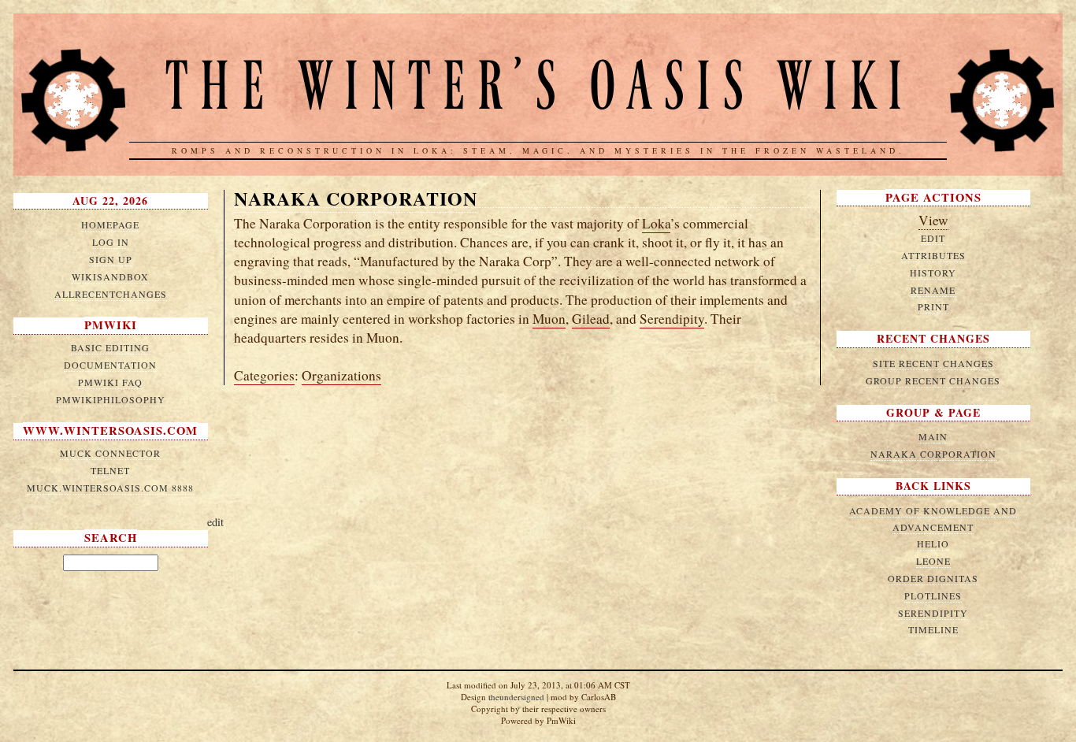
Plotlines (933, 595)
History (933, 272)
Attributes (933, 255)
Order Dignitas (933, 578)
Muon (549, 319)
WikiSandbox (110, 276)
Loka (656, 223)
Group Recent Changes (933, 380)
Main (933, 436)
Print (933, 306)
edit (215, 521)
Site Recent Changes (933, 363)
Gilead (591, 319)
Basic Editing (110, 347)
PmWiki (110, 325)
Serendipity (672, 319)
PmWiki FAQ (110, 382)
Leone (933, 561)
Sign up (110, 259)
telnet (110, 470)
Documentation (110, 364)
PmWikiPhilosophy (110, 399)
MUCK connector (110, 453)
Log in (110, 242)
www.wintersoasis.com (110, 430)
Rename (933, 290)
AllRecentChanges (110, 294)
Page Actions (933, 197)
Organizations (341, 375)
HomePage (110, 224)
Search (110, 537)
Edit (933, 238)
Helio (933, 543)
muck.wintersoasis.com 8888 (110, 487)
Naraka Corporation (355, 198)
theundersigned (516, 697)
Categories (264, 375)
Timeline (933, 629)
